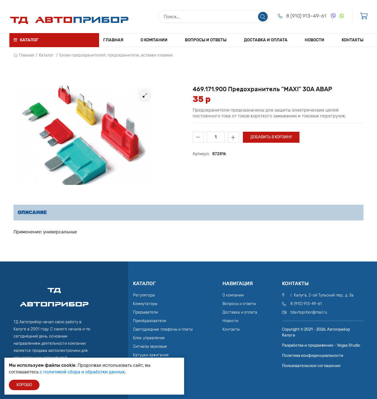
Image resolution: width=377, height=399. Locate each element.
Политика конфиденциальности (312, 355)
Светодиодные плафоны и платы (163, 329)
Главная (113, 39)
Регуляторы (144, 295)
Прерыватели (145, 312)
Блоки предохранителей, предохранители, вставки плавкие (116, 55)
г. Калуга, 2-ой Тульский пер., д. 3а (322, 295)
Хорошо (24, 384)
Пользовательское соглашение (311, 365)
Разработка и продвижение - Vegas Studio (321, 345)
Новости (314, 39)
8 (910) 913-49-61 (306, 16)
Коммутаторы (145, 303)
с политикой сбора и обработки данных (82, 371)
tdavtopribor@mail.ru (308, 312)
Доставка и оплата (266, 39)
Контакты (352, 39)
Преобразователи (149, 321)
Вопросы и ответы (206, 39)
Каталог (46, 55)
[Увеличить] (145, 95)
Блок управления (149, 338)
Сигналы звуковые (150, 346)
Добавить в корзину (271, 137)
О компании (154, 39)
